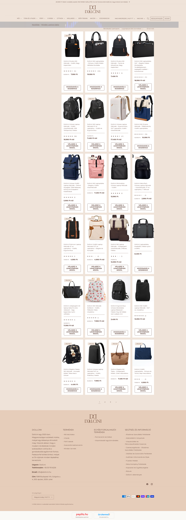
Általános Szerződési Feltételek (138, 434)
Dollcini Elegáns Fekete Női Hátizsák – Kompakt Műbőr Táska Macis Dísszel (72, 372)
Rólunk (129, 471)
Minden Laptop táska (50, 25)
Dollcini (39, 504)
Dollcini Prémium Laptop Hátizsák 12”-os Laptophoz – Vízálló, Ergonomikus (72, 247)
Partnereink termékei (103, 437)
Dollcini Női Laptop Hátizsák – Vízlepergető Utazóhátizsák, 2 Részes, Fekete (119, 247)
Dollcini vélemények (134, 475)
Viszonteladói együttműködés (106, 440)
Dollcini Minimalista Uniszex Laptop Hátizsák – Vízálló (119, 185)
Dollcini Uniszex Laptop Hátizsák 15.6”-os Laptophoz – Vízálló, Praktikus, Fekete (95, 372)
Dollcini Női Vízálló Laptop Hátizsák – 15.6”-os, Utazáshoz (142, 308)
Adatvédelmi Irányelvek (135, 438)
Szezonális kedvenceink (73, 445)
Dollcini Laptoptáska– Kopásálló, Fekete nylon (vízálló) (142, 246)
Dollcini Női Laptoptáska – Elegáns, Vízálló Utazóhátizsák (95, 185)
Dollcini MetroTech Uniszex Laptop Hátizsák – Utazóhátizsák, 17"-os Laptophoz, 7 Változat (142, 186)
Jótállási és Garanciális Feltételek (139, 453)
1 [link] (99, 402)
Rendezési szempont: (111, 29)
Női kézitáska (69, 434)
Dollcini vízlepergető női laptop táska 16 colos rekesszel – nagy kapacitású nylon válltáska (72, 310)
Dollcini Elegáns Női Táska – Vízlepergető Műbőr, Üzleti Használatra (119, 371)
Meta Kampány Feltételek (136, 464)
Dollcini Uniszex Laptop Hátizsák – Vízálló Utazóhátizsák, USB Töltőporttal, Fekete (72, 127)
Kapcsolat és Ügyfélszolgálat (137, 468)
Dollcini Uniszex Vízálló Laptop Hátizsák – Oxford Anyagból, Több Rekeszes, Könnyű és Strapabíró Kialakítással (72, 187)
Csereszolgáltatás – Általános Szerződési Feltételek (137, 449)
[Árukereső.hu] (104, 514)
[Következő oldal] (116, 402)
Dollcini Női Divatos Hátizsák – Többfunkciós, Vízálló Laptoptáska (142, 126)
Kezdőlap (36, 25)
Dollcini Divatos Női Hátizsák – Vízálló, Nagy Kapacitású (72, 63)
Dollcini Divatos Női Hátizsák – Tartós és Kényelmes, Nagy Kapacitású (117, 64)
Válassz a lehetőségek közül (143, 87)
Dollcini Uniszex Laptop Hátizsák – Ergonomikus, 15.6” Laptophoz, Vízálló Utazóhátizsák (119, 127)
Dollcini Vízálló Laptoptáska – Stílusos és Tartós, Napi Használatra (142, 371)
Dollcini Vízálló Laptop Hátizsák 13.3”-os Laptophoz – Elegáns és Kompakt (95, 247)
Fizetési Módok (132, 461)
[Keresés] (148, 18)
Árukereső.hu (104, 517)
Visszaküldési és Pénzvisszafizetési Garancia (135, 443)
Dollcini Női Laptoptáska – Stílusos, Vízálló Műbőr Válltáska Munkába (95, 63)
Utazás (66, 438)
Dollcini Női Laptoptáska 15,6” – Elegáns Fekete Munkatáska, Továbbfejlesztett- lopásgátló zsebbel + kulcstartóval (142, 66)
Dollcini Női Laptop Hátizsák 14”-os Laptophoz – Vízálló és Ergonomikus (94, 127)
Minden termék (70, 449)
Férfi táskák (68, 441)
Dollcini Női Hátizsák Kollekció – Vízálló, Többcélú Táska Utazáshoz (94, 309)
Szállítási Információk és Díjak (137, 457)
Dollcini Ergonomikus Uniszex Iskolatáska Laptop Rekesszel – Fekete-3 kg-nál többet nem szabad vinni (118, 310)
